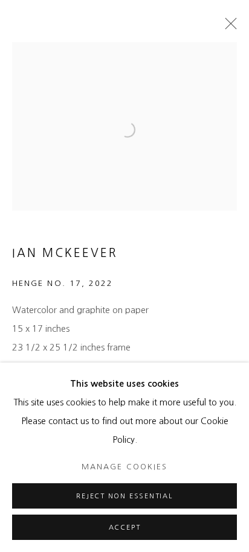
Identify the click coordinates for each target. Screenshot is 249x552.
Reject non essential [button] (124, 496)
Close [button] (228, 27)
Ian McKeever (65, 253)
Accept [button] (125, 527)
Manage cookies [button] (124, 467)
